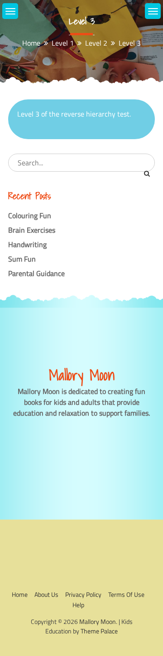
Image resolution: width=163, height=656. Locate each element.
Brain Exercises (31, 230)
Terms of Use (126, 594)
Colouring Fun (29, 215)
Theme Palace (99, 631)
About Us (46, 594)
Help (78, 604)
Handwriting (27, 244)
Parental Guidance (36, 273)
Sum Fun (22, 258)
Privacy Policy (83, 594)
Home (20, 594)
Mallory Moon (97, 621)
